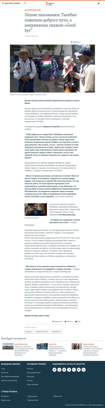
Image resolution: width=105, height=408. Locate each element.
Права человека (88, 344)
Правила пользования (9, 380)
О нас (3, 369)
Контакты (4, 373)
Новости (30, 369)
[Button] (75, 42)
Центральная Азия (33, 10)
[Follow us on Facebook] (64, 370)
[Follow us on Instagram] (59, 370)
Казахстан (52, 344)
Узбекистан (57, 396)
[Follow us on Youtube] (54, 370)
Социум (30, 380)
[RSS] (84, 370)
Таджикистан (32, 396)
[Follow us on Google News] (79, 370)
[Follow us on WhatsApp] (74, 370)
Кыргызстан (5, 400)
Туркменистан (32, 400)
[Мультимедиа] (99, 3)
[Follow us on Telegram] (69, 370)
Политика (30, 376)
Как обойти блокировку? (10, 376)
